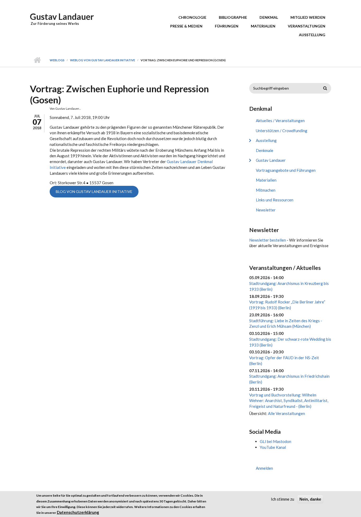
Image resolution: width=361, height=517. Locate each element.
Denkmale (264, 150)
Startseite (37, 60)
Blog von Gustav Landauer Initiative (94, 191)
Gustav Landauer (62, 16)
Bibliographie (233, 17)
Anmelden (264, 468)
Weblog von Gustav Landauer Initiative (102, 60)
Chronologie (192, 17)
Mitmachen (265, 190)
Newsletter (266, 209)
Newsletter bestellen (267, 240)
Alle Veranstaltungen (286, 413)
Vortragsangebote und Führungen (286, 170)
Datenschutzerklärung (78, 512)
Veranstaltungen (306, 26)
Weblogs (57, 60)
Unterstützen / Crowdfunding (281, 130)
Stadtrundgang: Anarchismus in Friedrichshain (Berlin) (289, 379)
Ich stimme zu (282, 499)
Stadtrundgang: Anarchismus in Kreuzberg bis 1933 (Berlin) (289, 286)
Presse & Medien (186, 26)
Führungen (226, 26)
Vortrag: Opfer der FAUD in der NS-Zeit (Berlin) (284, 360)
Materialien (263, 26)
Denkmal (269, 17)
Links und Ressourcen (274, 199)
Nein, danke (310, 499)
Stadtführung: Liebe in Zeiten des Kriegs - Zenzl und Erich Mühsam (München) (285, 323)
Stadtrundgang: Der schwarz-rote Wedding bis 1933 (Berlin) (290, 342)
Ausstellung (312, 35)
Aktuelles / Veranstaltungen (280, 120)
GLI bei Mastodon (275, 441)
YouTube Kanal (273, 447)
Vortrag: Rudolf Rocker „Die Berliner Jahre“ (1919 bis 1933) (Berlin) (287, 304)
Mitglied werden (307, 17)
